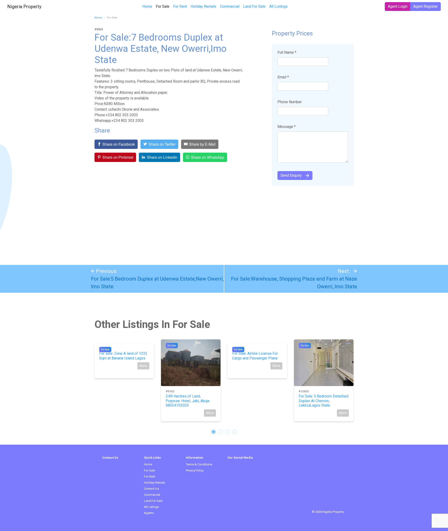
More (143, 366)
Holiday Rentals (203, 6)
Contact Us (151, 488)
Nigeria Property (24, 6)
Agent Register (425, 6)
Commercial (229, 6)
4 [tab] (234, 431)
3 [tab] (227, 431)
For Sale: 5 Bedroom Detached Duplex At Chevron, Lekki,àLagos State (323, 400)
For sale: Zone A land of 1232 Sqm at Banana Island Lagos (123, 355)
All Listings (278, 6)
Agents (149, 513)
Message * (286, 126)
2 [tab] (220, 431)
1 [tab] (213, 431)
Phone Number (289, 102)
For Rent (180, 6)
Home (147, 6)
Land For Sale (254, 6)
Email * (283, 77)
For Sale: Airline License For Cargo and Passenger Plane (255, 355)
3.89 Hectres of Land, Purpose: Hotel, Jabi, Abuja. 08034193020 (188, 400)
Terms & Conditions (199, 464)
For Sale (163, 6)
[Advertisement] (224, 223)
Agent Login (397, 6)
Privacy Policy (195, 470)
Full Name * (286, 52)
